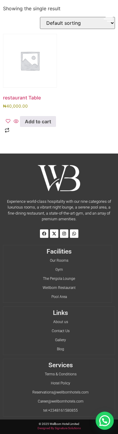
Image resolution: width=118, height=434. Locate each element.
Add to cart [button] (38, 121)
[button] (108, 19)
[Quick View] (16, 121)
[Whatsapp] (74, 233)
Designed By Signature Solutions (59, 428)
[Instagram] (64, 233)
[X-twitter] (54, 233)
